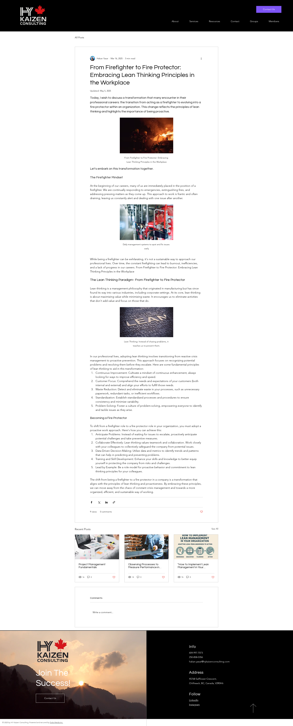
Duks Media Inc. (56, 722)
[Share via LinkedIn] (106, 502)
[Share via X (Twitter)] (99, 502)
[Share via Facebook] (91, 502)
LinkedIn (193, 700)
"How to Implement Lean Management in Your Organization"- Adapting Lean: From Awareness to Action (194, 566)
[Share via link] (113, 502)
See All (215, 528)
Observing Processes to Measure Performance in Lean (143, 566)
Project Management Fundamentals (92, 566)
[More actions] (201, 58)
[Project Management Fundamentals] (97, 547)
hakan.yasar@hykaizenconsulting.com (209, 661)
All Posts (79, 37)
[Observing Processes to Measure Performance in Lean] (147, 547)
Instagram (194, 704)
